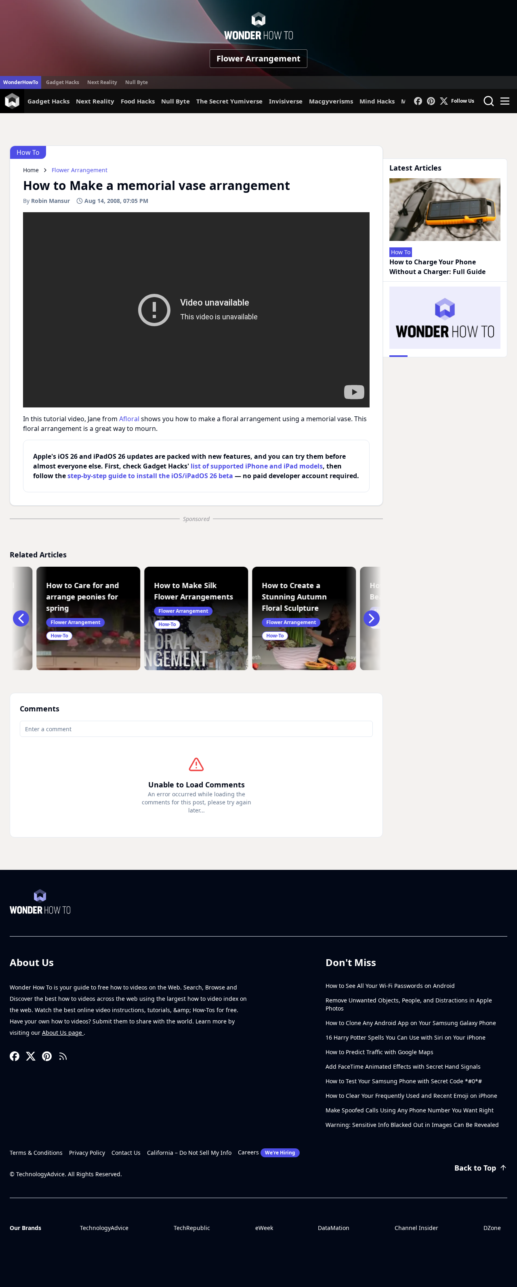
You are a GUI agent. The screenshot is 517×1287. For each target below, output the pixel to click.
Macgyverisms (331, 101)
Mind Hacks (377, 101)
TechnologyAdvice (104, 1228)
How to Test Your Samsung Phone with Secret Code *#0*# (404, 1081)
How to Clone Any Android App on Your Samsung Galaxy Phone (411, 1023)
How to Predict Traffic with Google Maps (379, 1052)
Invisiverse (286, 101)
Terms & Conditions (36, 1152)
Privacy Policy (87, 1152)
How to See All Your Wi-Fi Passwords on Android (390, 986)
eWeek (264, 1228)
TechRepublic (192, 1228)
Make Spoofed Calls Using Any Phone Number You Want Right (410, 1110)
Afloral (129, 418)
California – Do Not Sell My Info (189, 1152)
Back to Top (475, 1168)
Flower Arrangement (258, 58)
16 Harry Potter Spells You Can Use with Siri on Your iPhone (405, 1037)
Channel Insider (416, 1228)
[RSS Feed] (63, 1056)
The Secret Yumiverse (229, 101)
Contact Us (126, 1152)
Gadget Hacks (62, 82)
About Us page (63, 1032)
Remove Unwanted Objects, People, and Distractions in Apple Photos (409, 1004)
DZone (492, 1228)
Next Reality (102, 82)
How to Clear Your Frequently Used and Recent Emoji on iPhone (411, 1095)
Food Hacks (138, 101)
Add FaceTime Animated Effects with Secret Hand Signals (403, 1066)
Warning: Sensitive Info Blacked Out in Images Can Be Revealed (412, 1125)
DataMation (333, 1228)
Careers (266, 1152)
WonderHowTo (20, 82)
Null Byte (136, 82)
